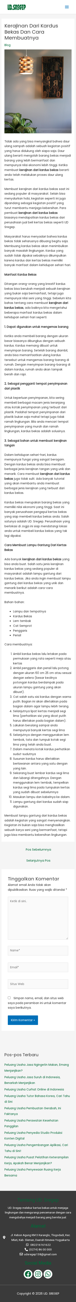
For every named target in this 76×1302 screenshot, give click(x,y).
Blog (7, 45)
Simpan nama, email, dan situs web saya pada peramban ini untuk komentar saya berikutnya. (37, 1003)
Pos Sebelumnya (38, 849)
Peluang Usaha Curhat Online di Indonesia (34, 1090)
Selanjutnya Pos (38, 860)
